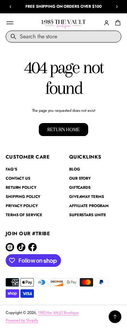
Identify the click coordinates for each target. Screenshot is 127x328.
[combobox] (63, 36)
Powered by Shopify (22, 320)
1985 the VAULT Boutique (58, 312)
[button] (116, 22)
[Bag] (116, 22)
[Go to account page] (106, 22)
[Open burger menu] (10, 23)
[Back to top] (115, 316)
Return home (63, 130)
